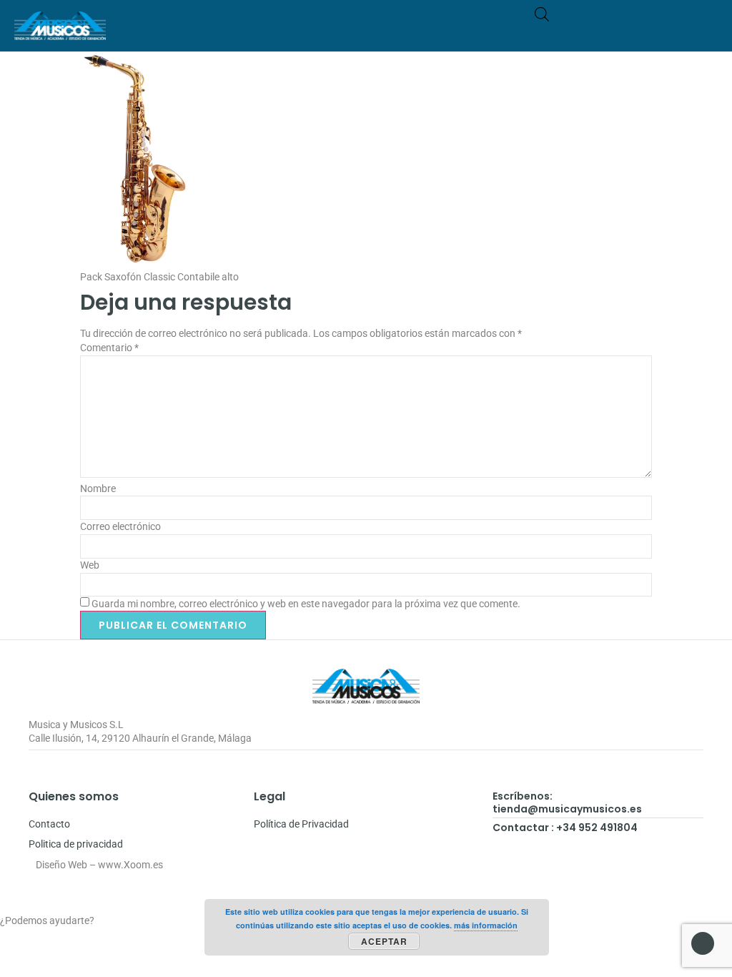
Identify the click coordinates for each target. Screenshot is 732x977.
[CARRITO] (651, 33)
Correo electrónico (120, 526)
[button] (708, 32)
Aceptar (384, 941)
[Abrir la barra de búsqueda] (542, 14)
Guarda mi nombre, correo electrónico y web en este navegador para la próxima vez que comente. (306, 603)
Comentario (109, 347)
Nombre (98, 488)
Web (89, 565)
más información (486, 925)
